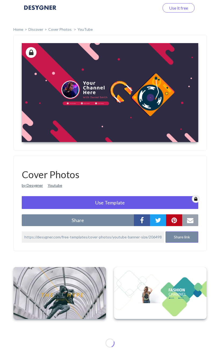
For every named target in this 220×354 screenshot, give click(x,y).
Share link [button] (182, 237)
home (18, 29)
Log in (147, 8)
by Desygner (32, 185)
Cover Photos (60, 29)
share (78, 220)
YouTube (85, 29)
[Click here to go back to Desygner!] (40, 11)
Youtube (55, 185)
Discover (35, 29)
